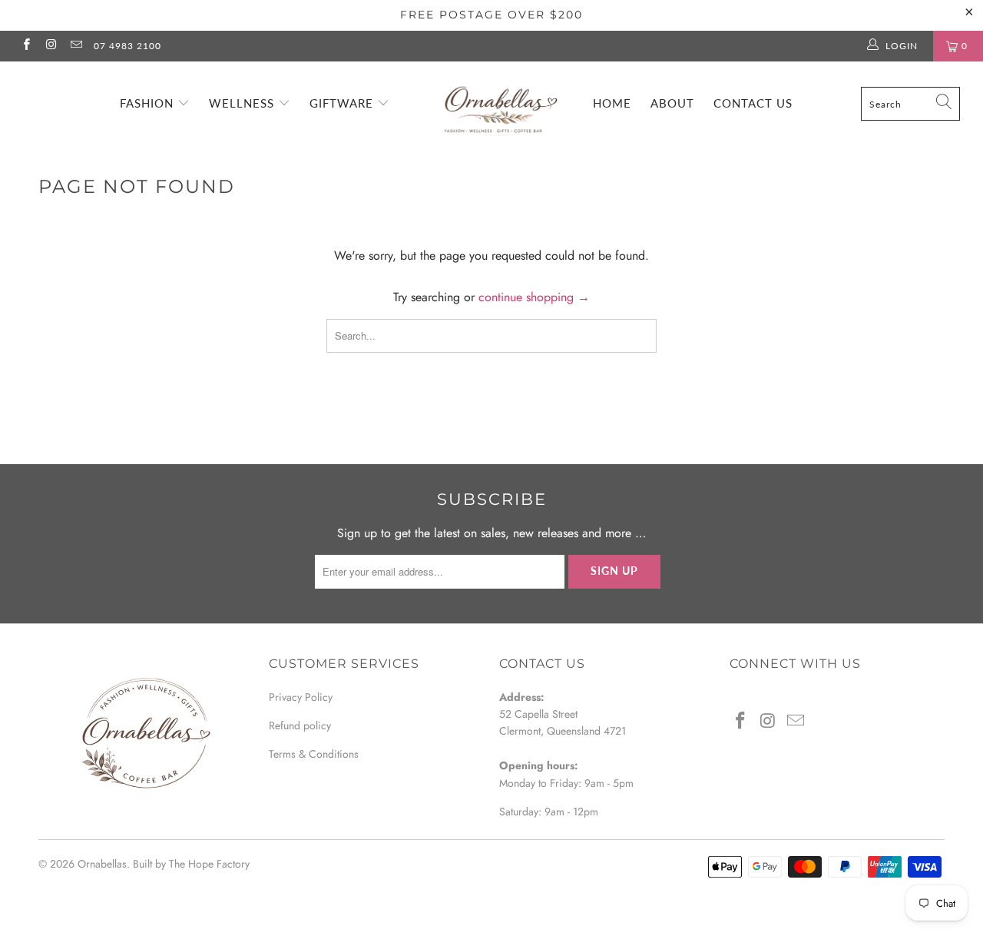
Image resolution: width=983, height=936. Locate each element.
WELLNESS (243, 103)
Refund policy (300, 725)
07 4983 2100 (127, 45)
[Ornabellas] (500, 101)
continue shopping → (534, 297)
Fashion (148, 103)
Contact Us (753, 103)
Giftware (343, 103)
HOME (612, 103)
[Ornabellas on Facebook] (25, 46)
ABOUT (672, 103)
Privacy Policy (301, 697)
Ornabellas (102, 863)
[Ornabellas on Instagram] (50, 46)
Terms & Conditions (314, 754)
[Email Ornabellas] (75, 46)
